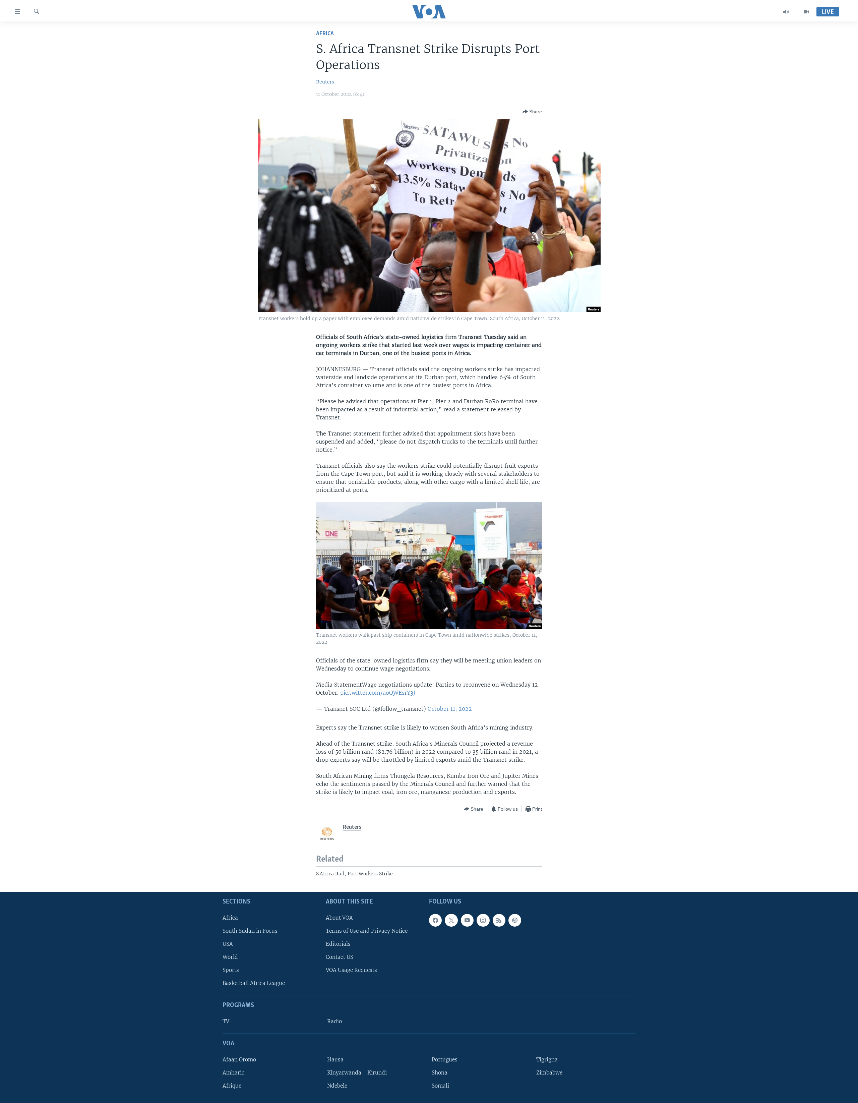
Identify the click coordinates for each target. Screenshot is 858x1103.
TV (226, 1021)
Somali (440, 1086)
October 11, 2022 (450, 708)
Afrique (232, 1086)
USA (228, 944)
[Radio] (786, 12)
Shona (439, 1072)
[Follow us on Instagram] (483, 920)
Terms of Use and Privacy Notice (367, 931)
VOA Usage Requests (351, 970)
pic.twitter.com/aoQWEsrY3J (377, 692)
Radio (334, 1021)
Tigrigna (547, 1059)
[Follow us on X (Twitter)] (451, 920)
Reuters (325, 82)
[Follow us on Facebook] (435, 920)
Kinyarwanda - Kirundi (357, 1072)
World (230, 957)
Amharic (233, 1072)
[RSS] (499, 920)
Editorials (338, 944)
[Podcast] (514, 920)
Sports (231, 970)
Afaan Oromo (239, 1059)
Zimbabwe (549, 1072)
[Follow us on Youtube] (467, 920)
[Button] (532, 112)
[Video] (806, 12)
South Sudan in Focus (250, 931)
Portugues (444, 1059)
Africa (325, 34)
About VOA (339, 918)
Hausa (335, 1059)
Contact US (339, 957)
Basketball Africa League (254, 983)
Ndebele (337, 1086)
